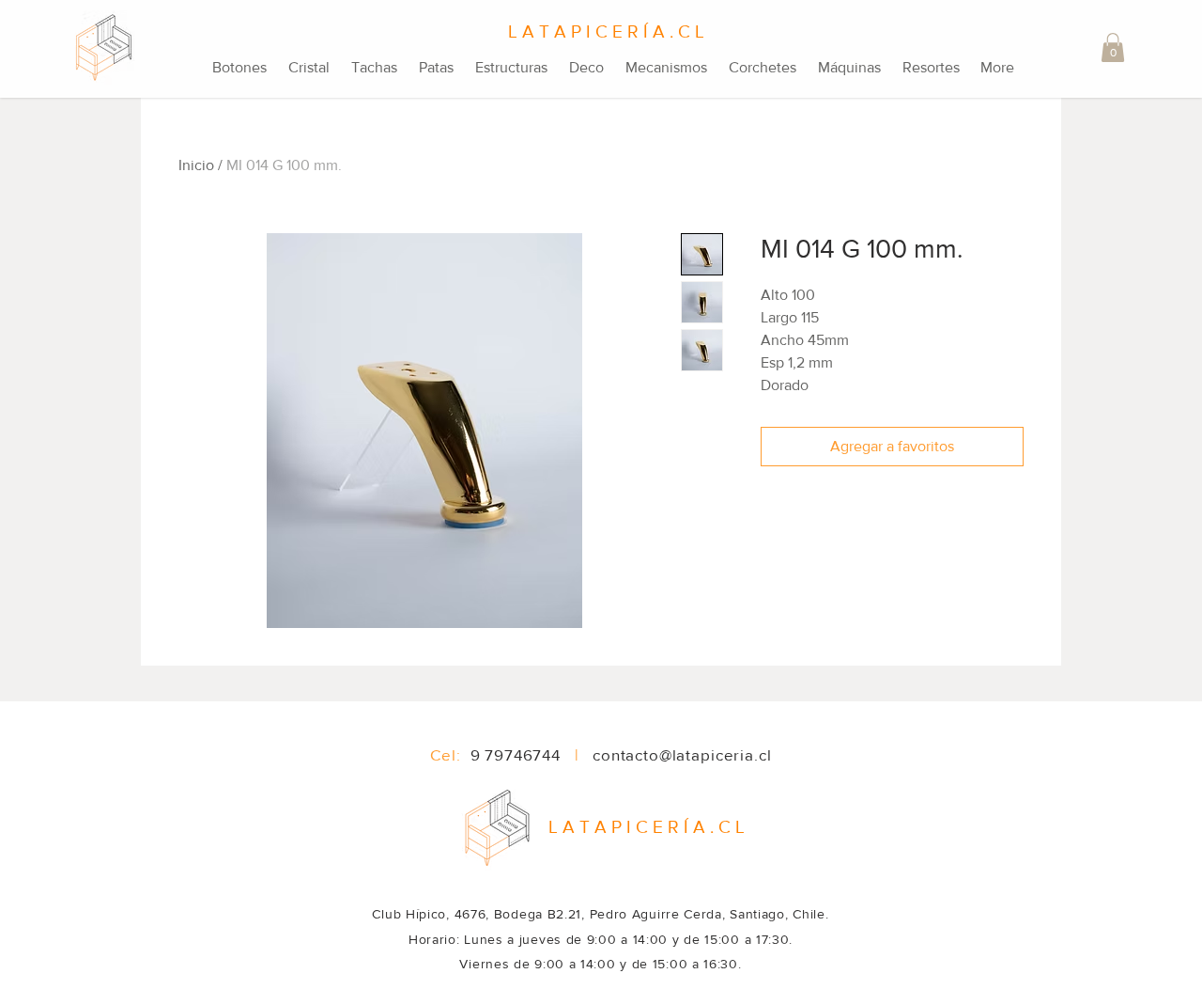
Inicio (196, 165)
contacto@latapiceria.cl (682, 754)
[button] (1113, 47)
